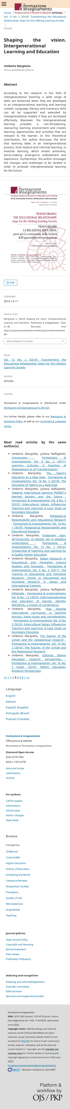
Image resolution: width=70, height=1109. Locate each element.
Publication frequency (18, 959)
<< (5, 677)
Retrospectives (14, 904)
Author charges (15, 815)
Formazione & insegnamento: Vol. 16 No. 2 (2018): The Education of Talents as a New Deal (39, 481)
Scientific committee (17, 986)
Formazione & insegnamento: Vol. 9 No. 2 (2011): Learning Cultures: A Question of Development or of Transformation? (39, 463)
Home (7, 13)
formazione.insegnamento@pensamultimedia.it (32, 1065)
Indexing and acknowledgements (25, 982)
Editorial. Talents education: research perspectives (39, 657)
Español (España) (17, 707)
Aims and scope (15, 768)
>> (28, 677)
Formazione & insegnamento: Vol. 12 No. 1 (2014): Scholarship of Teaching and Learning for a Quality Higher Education (39, 548)
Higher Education (16, 863)
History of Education (18, 869)
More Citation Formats (20, 341)
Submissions (13, 773)
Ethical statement (16, 949)
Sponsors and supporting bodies (25, 996)
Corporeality (13, 857)
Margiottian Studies (17, 886)
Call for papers (14, 801)
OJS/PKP (25, 1041)
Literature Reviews (16, 880)
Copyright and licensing (19, 944)
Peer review (12, 954)
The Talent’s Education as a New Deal (39, 475)
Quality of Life (14, 898)
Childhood (12, 851)
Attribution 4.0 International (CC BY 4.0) (26, 407)
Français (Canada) (17, 719)
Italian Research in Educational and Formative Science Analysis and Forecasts (39, 562)
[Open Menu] (4, 4)
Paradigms (12, 892)
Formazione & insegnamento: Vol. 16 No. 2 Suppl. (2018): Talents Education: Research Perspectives (39, 667)
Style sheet (12, 820)
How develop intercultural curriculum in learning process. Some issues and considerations (39, 612)
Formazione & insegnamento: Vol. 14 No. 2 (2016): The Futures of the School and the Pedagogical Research (39, 647)
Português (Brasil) (17, 713)
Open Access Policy (17, 939)
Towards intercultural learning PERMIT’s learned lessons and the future (39, 494)
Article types (13, 810)
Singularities (13, 909)
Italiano (11, 701)
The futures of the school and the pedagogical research (39, 638)
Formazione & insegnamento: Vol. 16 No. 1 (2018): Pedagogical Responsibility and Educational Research (39, 527)
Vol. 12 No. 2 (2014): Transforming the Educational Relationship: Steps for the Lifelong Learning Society (35, 18)
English (11, 696)
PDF (12, 282)
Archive (10, 778)
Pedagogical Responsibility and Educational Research (39, 518)
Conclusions (23, 457)
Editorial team (14, 991)
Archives (57, 13)
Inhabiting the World (18, 874)
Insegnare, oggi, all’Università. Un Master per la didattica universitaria (39, 539)
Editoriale (18, 593)
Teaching (11, 915)
